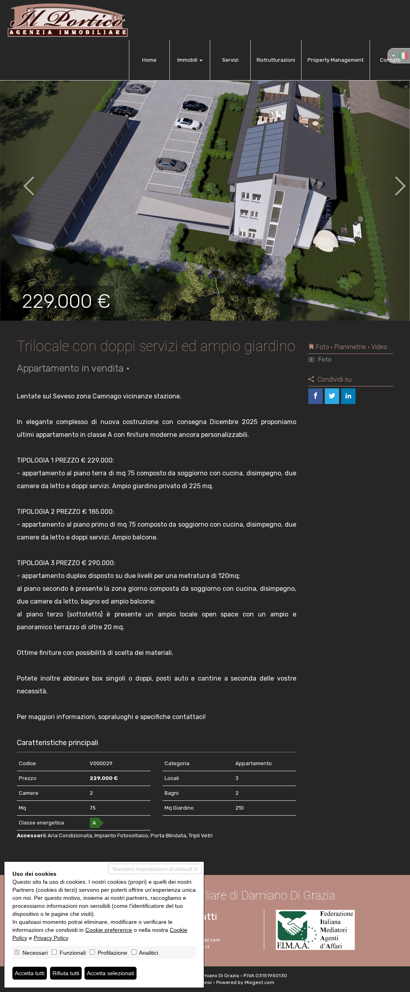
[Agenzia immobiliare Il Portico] (67, 20)
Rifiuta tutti (65, 973)
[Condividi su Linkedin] (348, 396)
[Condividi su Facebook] (315, 396)
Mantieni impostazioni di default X (155, 869)
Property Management (336, 60)
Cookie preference (108, 930)
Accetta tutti (29, 973)
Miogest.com (259, 982)
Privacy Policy (51, 938)
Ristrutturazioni (276, 60)
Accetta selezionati (110, 973)
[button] (20, 180)
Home (149, 60)
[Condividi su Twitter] (332, 396)
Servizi (230, 60)
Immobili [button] (188, 60)
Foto (324, 359)
